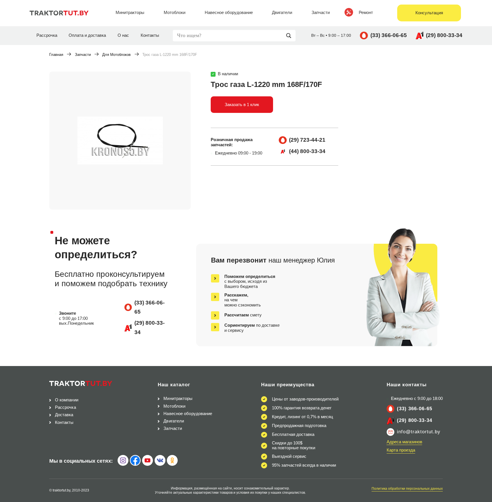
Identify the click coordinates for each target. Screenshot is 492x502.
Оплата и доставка (87, 35)
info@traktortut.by (418, 431)
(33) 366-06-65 (388, 35)
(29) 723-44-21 (307, 140)
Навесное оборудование (187, 413)
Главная (56, 54)
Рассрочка (46, 35)
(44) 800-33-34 (307, 151)
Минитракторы (177, 398)
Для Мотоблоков (116, 54)
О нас (123, 35)
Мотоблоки (174, 406)
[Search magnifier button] (290, 36)
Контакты (150, 35)
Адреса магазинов (404, 442)
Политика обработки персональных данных (407, 489)
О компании (66, 400)
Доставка (64, 414)
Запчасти (83, 54)
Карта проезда (401, 450)
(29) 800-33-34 (444, 35)
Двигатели (173, 421)
